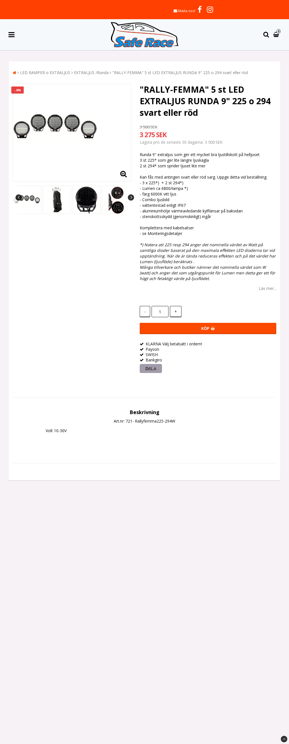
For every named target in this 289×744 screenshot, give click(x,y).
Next (131, 197)
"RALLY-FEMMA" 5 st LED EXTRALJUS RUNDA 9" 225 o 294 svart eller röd (180, 72)
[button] (277, 35)
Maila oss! (186, 10)
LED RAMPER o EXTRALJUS (45, 72)
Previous (19, 197)
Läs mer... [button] (267, 288)
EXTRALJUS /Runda (91, 72)
